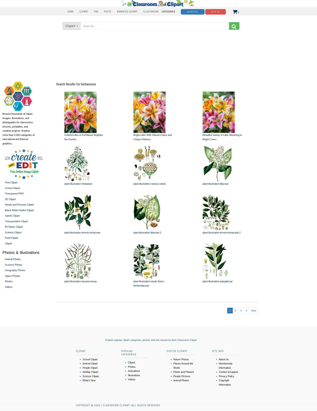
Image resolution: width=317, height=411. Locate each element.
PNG (96, 11)
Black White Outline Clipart (19, 210)
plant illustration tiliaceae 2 (147, 232)
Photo (107, 11)
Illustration (150, 11)
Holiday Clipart (90, 371)
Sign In (215, 12)
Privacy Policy (226, 376)
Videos (8, 287)
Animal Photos (13, 259)
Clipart (83, 11)
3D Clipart (10, 199)
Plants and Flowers (183, 371)
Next (253, 310)
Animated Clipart (127, 11)
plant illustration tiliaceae (216, 183)
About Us (224, 359)
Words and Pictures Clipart (19, 204)
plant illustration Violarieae (78, 183)
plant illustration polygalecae (218, 281)
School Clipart (12, 188)
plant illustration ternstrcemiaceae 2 (222, 232)
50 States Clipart (14, 226)
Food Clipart (11, 237)
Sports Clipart (12, 215)
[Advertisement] (158, 55)
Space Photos (12, 275)
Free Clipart (11, 182)
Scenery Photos (13, 264)
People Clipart (90, 367)
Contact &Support (228, 371)
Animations (134, 371)
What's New (89, 380)
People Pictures (181, 376)
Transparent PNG (14, 193)
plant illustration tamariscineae (80, 281)
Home (71, 11)
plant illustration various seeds (149, 183)
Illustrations (134, 375)
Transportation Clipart (16, 221)
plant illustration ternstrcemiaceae (82, 232)
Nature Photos (181, 359)
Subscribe (192, 12)
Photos (9, 281)
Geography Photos (15, 270)
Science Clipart (13, 232)
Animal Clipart (90, 363)
